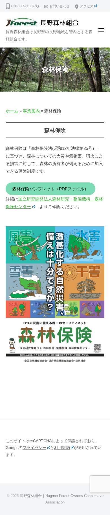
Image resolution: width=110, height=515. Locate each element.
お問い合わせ (59, 6)
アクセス (86, 6)
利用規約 (62, 448)
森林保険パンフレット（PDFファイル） (50, 188)
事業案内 (31, 111)
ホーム (12, 111)
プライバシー (34, 448)
